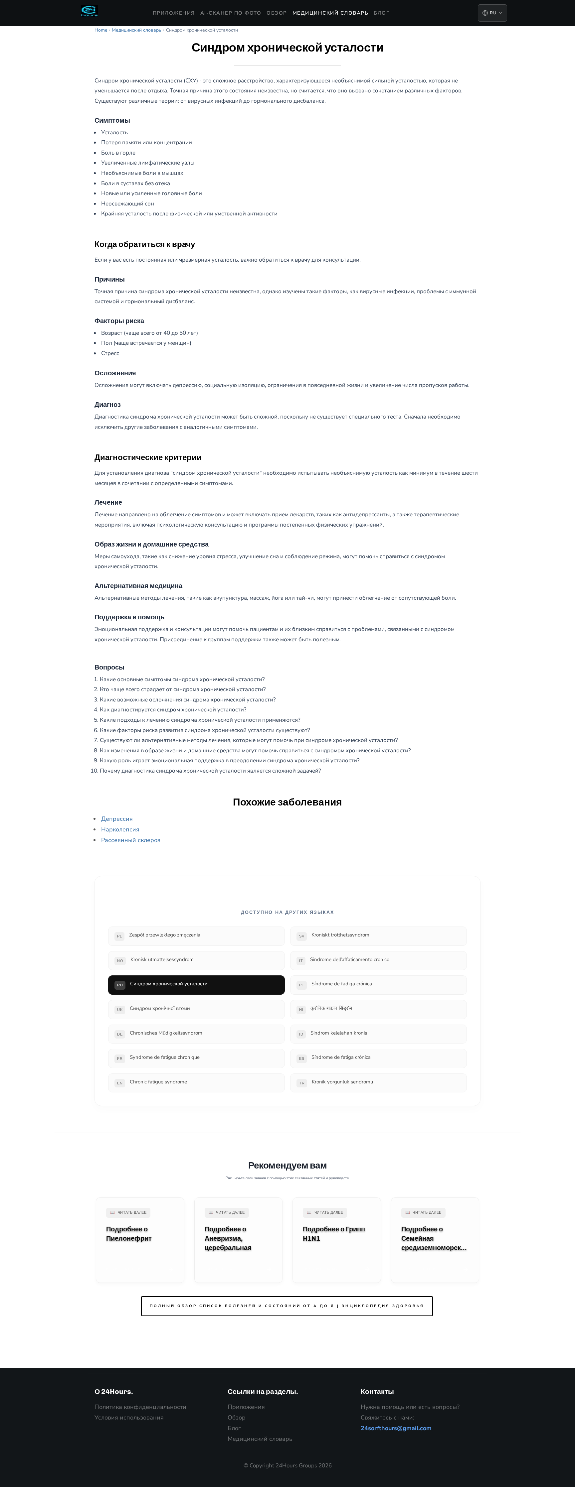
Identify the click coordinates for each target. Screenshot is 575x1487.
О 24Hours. (114, 1391)
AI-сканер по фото (231, 13)
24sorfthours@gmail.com (396, 1428)
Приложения (174, 13)
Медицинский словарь (330, 13)
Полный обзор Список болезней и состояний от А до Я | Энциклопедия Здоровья (287, 1305)
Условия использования (129, 1418)
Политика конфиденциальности (140, 1407)
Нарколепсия (120, 829)
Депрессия (117, 819)
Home (101, 30)
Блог (381, 13)
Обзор (277, 13)
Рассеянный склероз (130, 840)
